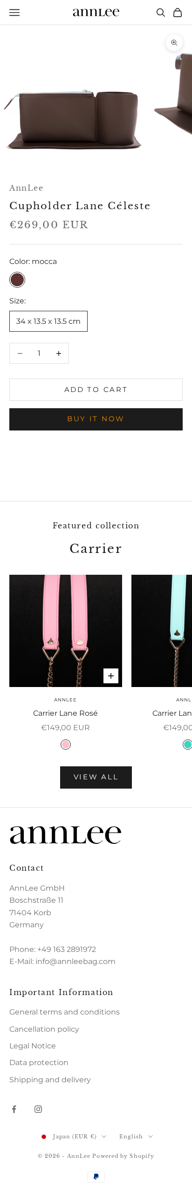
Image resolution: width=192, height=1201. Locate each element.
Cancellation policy (44, 1029)
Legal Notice (32, 1045)
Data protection (39, 1062)
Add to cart (96, 389)
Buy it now (96, 418)
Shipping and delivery (50, 1079)
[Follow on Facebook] (14, 1109)
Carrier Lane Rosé (65, 713)
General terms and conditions (64, 1012)
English (131, 1136)
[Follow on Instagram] (38, 1109)
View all (96, 776)
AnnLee (26, 188)
